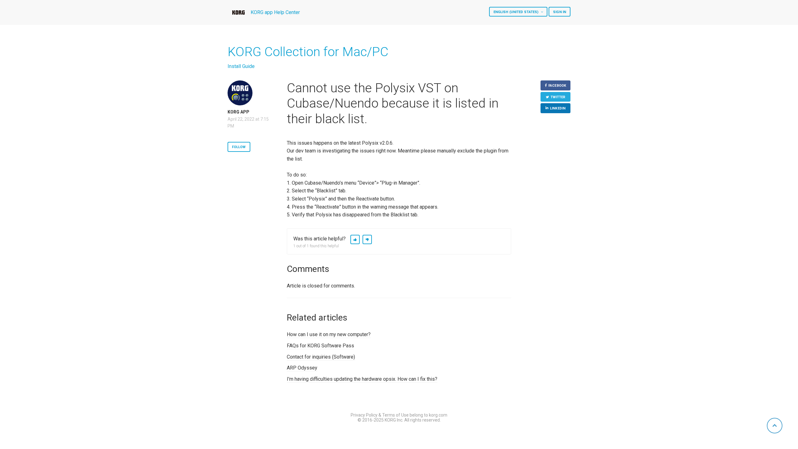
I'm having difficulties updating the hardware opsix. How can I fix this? (362, 379)
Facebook (557, 86)
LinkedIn (557, 108)
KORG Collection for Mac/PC (308, 51)
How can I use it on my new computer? (329, 334)
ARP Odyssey (302, 368)
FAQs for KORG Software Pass (320, 346)
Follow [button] (239, 147)
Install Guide (241, 66)
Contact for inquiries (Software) (321, 357)
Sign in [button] (559, 12)
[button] (355, 239)
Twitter (557, 97)
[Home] (238, 12)
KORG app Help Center (275, 12)
